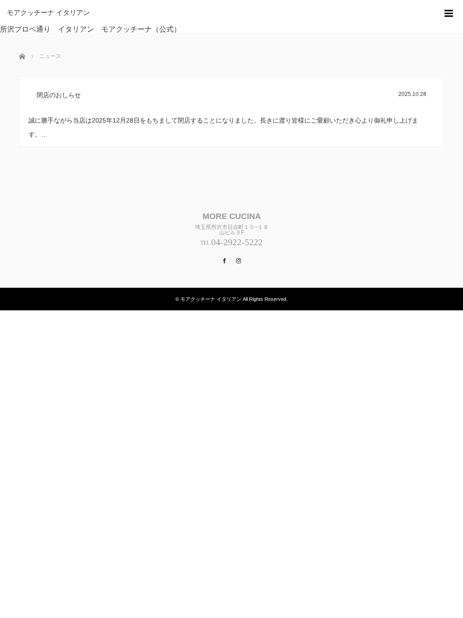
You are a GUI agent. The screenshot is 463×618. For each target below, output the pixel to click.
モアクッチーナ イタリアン (48, 12)
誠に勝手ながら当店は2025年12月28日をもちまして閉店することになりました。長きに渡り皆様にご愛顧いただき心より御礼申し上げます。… (223, 127)
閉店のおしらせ (59, 95)
